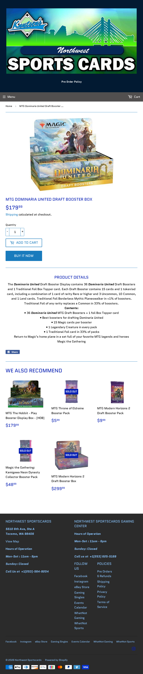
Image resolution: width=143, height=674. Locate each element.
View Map (12, 541)
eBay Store (81, 587)
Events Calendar (81, 641)
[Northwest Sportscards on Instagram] (134, 649)
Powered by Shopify (56, 660)
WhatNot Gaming (103, 641)
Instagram (81, 581)
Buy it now (24, 255)
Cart (136, 97)
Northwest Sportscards (28, 660)
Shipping (12, 214)
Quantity (11, 225)
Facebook (81, 576)
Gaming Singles (59, 641)
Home (9, 106)
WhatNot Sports (125, 641)
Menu (11, 97)
